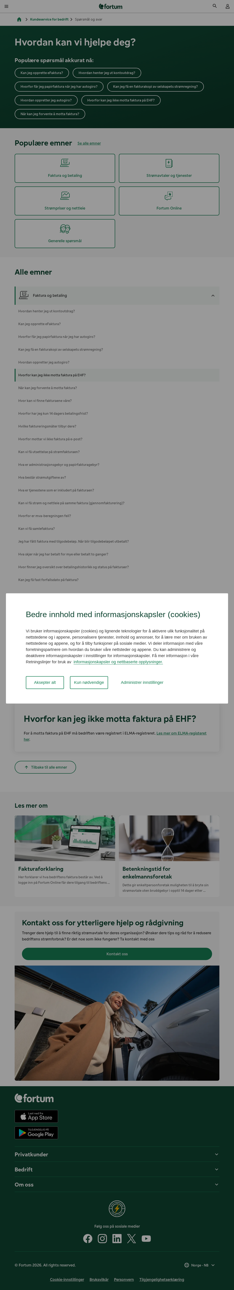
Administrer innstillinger (142, 682)
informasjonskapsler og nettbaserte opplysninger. (118, 662)
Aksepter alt (45, 682)
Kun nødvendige (89, 682)
